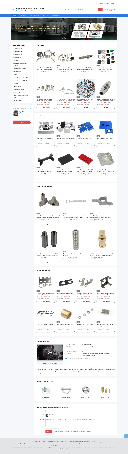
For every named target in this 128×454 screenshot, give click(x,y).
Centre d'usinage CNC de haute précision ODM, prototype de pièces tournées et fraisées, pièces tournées (47, 255)
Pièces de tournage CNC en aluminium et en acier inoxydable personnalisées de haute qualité (66, 100)
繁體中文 (34, 443)
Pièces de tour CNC (17, 57)
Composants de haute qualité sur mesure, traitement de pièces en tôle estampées (85, 294)
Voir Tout (39, 373)
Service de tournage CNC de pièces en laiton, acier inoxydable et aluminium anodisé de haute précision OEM (45, 69)
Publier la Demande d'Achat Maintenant (81, 431)
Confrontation (16, 60)
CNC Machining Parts (86, 397)
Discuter (23, 113)
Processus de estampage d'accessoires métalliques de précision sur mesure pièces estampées (45, 294)
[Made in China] (20, 3)
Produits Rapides (86, 441)
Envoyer (48, 431)
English (24, 443)
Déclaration (44, 441)
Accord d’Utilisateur (52, 441)
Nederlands (84, 443)
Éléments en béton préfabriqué (20, 80)
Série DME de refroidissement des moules (20, 96)
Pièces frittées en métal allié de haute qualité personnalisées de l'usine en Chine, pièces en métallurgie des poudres (66, 326)
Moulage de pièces (17, 71)
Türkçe (98, 443)
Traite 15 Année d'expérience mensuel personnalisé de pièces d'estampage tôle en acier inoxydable (106, 294)
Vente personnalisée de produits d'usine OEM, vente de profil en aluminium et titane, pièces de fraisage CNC (106, 100)
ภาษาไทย (94, 443)
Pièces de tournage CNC (18, 51)
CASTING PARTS (66, 397)
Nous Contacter (56, 15)
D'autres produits (17, 100)
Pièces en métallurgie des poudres (20, 77)
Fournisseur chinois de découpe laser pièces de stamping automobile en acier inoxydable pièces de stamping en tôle (66, 294)
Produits (24, 15)
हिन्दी (89, 443)
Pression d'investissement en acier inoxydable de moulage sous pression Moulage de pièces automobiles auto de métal (75, 217)
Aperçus (93, 441)
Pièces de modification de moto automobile (20, 64)
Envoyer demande (46, 76)
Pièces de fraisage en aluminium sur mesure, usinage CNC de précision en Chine (65, 171)
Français (44, 443)
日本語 (39, 443)
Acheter (86, 107)
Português (59, 443)
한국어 (75, 443)
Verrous (15, 74)
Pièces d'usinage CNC (18, 48)
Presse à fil (15, 83)
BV (92, 358)
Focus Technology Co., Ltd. (63, 445)
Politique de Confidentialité (62, 441)
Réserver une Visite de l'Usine (50, 363)
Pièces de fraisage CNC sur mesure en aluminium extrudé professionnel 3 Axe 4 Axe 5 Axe (106, 171)
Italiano (64, 443)
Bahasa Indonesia (110, 443)
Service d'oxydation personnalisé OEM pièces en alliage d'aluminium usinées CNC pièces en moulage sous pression (49, 217)
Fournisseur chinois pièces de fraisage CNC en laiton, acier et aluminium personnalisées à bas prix (105, 69)
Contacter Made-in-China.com (76, 441)
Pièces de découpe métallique (19, 68)
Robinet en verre (16, 92)
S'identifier (101, 3)
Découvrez (45, 15)
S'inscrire (107, 3)
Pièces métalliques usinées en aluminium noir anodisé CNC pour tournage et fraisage (66, 140)
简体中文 (29, 443)
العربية (79, 443)
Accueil (14, 15)
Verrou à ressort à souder (19, 89)
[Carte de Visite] (30, 108)
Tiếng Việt (103, 443)
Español (48, 443)
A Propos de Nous (35, 15)
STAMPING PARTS (46, 397)
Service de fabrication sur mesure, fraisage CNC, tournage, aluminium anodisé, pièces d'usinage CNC (45, 100)
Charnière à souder (17, 86)
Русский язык (70, 443)
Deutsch (53, 443)
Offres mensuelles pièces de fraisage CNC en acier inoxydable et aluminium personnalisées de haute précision (65, 69)
